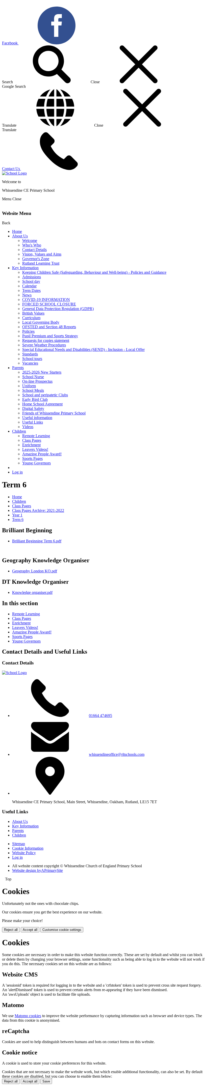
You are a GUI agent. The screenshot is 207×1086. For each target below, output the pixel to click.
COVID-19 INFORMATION (46, 299)
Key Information (25, 268)
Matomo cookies (28, 1016)
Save (46, 1081)
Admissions (31, 277)
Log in (17, 472)
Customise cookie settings (61, 930)
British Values (33, 313)
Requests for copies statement (45, 340)
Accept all (30, 930)
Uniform (29, 386)
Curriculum (31, 318)
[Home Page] (14, 173)
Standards (30, 354)
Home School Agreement (42, 404)
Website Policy (24, 853)
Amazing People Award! (42, 454)
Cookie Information (27, 848)
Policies (28, 331)
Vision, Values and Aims (41, 254)
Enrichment (31, 445)
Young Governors (36, 463)
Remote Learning (36, 436)
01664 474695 (100, 715)
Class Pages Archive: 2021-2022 (38, 510)
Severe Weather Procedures (44, 345)
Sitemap (18, 844)
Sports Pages (32, 458)
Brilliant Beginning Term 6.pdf (36, 541)
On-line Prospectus (37, 381)
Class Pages (31, 440)
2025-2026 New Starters (41, 372)
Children (19, 431)
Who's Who (31, 245)
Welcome (29, 240)
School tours (32, 358)
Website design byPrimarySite (37, 870)
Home (17, 231)
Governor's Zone (35, 259)
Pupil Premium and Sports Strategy (50, 336)
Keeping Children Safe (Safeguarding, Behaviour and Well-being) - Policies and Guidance (94, 272)
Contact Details (34, 249)
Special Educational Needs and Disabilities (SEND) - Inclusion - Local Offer (83, 349)
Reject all (11, 930)
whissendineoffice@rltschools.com (116, 754)
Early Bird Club (35, 399)
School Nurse (33, 377)
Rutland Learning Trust (40, 263)
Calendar (29, 286)
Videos (27, 427)
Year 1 (17, 515)
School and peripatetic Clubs (45, 395)
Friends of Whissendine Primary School (54, 413)
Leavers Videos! (35, 449)
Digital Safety (33, 408)
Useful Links (32, 422)
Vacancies (30, 363)
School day (31, 281)
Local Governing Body (40, 322)
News (27, 295)
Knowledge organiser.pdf (32, 592)
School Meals (33, 390)
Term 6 (17, 519)
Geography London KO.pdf (34, 571)
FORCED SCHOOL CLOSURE (49, 304)
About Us (20, 236)
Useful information (37, 417)
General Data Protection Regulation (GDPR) (58, 309)
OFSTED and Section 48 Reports (49, 327)
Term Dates (31, 290)
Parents (18, 368)
